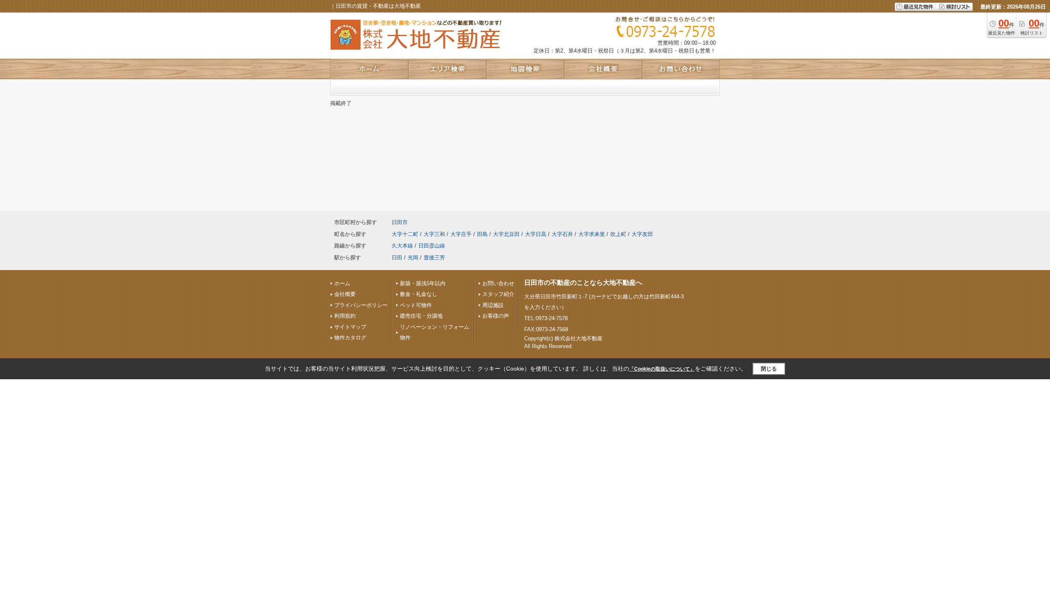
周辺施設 (493, 305)
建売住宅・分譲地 (421, 316)
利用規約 (345, 316)
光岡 (413, 257)
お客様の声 (495, 316)
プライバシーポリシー (361, 305)
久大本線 (402, 246)
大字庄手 (461, 234)
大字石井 (562, 234)
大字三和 (434, 234)
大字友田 (642, 234)
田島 (482, 234)
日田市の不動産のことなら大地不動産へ (583, 282)
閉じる (769, 369)
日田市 (400, 222)
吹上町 (618, 234)
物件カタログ (350, 337)
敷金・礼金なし (418, 294)
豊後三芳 (434, 257)
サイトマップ (350, 327)
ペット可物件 (416, 305)
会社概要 (345, 294)
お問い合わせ (498, 283)
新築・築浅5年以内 (422, 283)
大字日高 (535, 234)
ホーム (342, 283)
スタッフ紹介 (498, 294)
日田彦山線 (431, 246)
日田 (397, 257)
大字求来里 (591, 234)
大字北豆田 (506, 234)
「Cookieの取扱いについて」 (662, 369)
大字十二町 (405, 234)
